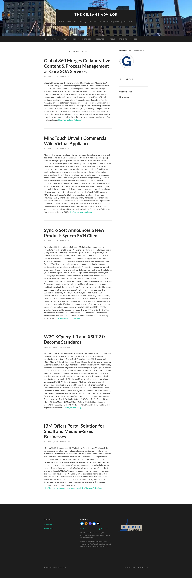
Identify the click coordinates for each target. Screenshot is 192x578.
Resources (100, 39)
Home (46, 39)
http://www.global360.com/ (70, 120)
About (112, 39)
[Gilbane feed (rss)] (86, 525)
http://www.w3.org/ (73, 407)
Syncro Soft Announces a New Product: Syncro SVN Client (74, 232)
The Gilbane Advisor (96, 14)
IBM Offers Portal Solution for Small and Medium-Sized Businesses (74, 431)
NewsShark (65, 76)
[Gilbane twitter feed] (82, 525)
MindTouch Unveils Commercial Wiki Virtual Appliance (76, 140)
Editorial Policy (49, 528)
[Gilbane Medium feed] (98, 525)
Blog (74, 39)
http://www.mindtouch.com (80, 212)
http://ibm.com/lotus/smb (91, 488)
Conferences (85, 39)
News (54, 39)
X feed (134, 39)
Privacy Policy (49, 524)
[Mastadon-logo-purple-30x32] (90, 525)
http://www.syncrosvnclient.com (70, 318)
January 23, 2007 (51, 76)
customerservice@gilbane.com (98, 529)
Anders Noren (137, 567)
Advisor (64, 39)
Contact (83, 529)
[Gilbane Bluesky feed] (94, 525)
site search (123, 39)
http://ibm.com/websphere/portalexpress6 (62, 488)
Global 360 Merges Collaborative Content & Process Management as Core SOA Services (77, 66)
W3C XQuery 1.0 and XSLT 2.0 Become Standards (74, 339)
